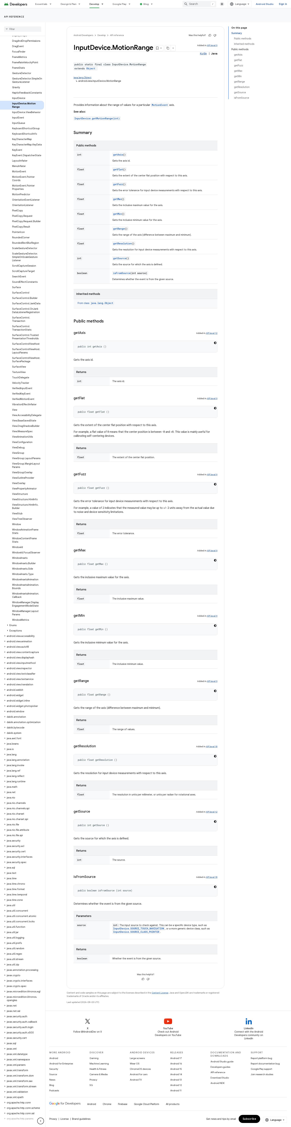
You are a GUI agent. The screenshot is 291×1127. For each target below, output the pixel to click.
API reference (14, 16)
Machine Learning (99, 1063)
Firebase (122, 1104)
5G (91, 1085)
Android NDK (217, 1083)
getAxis (118, 154)
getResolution (122, 243)
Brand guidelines (81, 1119)
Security (53, 1068)
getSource (119, 258)
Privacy (93, 1079)
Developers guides (220, 1066)
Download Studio (220, 1077)
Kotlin (203, 53)
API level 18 (211, 746)
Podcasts (54, 1090)
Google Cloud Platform (146, 1104)
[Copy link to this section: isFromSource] (99, 877)
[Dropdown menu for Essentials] (52, 4)
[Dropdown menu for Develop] (103, 4)
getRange (119, 228)
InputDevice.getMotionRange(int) (97, 118)
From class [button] (95, 303)
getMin (117, 213)
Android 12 (176, 1085)
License (64, 1119)
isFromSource (121, 273)
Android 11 (176, 1090)
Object (90, 68)
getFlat (118, 169)
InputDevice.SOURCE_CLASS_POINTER (136, 931)
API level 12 (211, 333)
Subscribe (249, 1119)
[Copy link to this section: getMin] (88, 616)
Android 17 (176, 1058)
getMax (117, 199)
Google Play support (261, 1068)
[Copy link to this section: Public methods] (107, 321)
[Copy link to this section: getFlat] (88, 398)
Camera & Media (99, 1074)
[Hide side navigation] (40, 1121)
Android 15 (176, 1068)
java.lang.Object (82, 77)
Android (53, 1058)
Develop (94, 4)
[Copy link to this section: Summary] (95, 133)
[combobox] (199, 4)
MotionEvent (160, 105)
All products (172, 1104)
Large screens (137, 1058)
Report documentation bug (265, 1063)
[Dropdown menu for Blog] (153, 4)
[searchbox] (22, 29)
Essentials (41, 4)
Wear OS (134, 1063)
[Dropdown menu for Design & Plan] (80, 4)
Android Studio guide (222, 1061)
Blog (146, 4)
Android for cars (138, 1074)
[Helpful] (209, 35)
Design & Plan (68, 4)
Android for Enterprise (61, 1063)
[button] (22, 625)
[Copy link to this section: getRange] (92, 681)
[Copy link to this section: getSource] (93, 812)
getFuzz (118, 184)
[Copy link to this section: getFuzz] (89, 474)
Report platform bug (261, 1058)
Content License (160, 992)
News (52, 1079)
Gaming (94, 1058)
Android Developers (83, 35)
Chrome (107, 1104)
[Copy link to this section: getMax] (89, 551)
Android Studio (265, 4)
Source (53, 1074)
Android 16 (176, 1063)
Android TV (136, 1079)
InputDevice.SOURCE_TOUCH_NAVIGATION (138, 928)
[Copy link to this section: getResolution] (99, 746)
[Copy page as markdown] (168, 48)
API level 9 (212, 45)
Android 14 (176, 1074)
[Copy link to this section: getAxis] (89, 333)
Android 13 (176, 1079)
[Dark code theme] (215, 343)
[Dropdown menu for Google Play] (131, 4)
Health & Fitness (98, 1068)
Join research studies (262, 1074)
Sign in (283, 4)
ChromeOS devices (140, 1068)
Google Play (119, 4)
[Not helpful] (214, 35)
